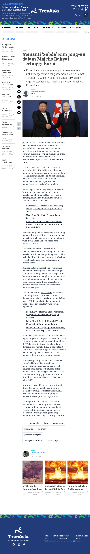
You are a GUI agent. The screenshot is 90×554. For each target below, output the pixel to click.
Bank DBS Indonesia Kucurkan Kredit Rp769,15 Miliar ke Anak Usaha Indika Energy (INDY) (44, 224)
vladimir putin (58, 423)
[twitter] (19, 91)
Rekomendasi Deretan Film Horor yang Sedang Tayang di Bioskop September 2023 (44, 209)
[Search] (81, 15)
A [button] (19, 128)
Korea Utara (46, 292)
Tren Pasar (18, 27)
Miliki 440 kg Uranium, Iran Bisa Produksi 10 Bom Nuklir (31, 487)
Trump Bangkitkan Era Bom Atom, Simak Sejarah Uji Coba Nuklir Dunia (77, 487)
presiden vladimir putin (32, 435)
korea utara (28, 429)
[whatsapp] (19, 97)
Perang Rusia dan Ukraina (33, 441)
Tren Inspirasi (47, 27)
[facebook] (19, 86)
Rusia (38, 282)
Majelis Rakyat (53, 441)
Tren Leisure (32, 27)
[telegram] (19, 102)
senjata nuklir (34, 423)
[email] (19, 107)
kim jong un (42, 429)
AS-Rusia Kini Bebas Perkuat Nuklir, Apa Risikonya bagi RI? (55, 487)
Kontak (55, 536)
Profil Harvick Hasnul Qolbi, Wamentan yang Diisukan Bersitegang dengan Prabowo (45, 315)
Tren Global (61, 27)
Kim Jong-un (42, 154)
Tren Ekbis (6, 27)
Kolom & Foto (75, 27)
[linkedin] (19, 112)
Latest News (8, 39)
